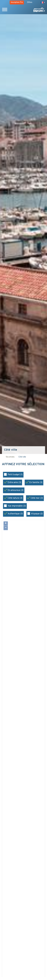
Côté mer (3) (37, 498)
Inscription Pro (17, 2)
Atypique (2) (37, 514)
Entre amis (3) (14, 482)
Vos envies (10, 457)
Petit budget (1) (15, 474)
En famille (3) (35, 482)
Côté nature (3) (15, 498)
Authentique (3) (15, 514)
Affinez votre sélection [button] (23, 464)
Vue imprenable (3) (17, 506)
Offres (29, 2)
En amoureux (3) (15, 490)
